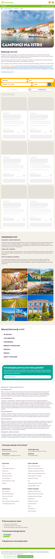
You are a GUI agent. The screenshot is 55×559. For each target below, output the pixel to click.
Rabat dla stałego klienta (8, 493)
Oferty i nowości (6, 491)
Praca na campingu (6, 473)
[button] (27, 334)
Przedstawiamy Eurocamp (8, 468)
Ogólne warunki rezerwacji (34, 466)
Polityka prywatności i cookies (35, 483)
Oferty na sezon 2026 (7, 496)
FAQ (29, 480)
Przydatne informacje (33, 478)
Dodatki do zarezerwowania (34, 491)
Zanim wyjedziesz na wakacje (34, 476)
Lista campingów (6, 478)
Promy (29, 506)
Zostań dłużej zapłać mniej (8, 503)
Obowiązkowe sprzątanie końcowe (36, 471)
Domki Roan (5, 498)
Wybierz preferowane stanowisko (35, 493)
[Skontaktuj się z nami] (42, 6)
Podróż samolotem (32, 503)
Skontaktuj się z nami (10, 376)
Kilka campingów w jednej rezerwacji (10, 501)
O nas (3, 466)
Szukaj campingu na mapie (8, 480)
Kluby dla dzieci (31, 508)
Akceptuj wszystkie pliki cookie (25, 556)
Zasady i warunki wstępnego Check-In (37, 473)
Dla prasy (4, 483)
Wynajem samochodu (33, 501)
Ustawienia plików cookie (10, 556)
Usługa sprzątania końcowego (35, 496)
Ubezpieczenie (31, 498)
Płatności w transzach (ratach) (35, 468)
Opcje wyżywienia (32, 511)
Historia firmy (5, 471)
